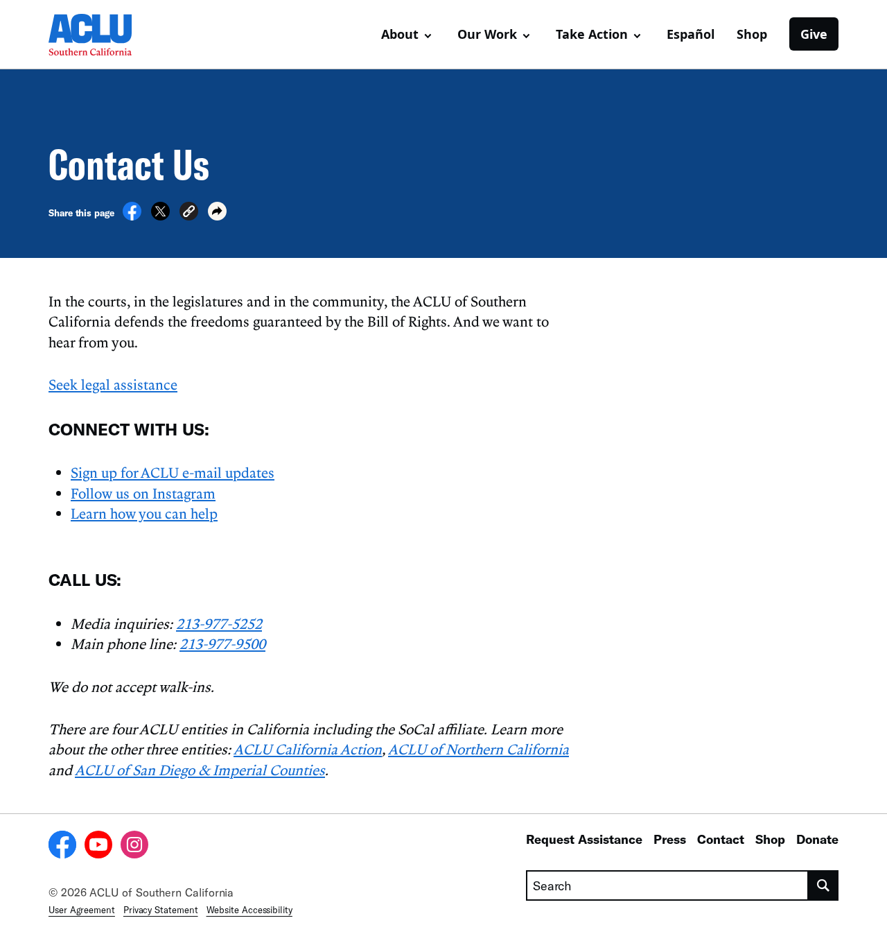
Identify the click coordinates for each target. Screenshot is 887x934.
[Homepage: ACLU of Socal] (97, 34)
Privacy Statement (160, 909)
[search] (823, 885)
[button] (188, 213)
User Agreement (82, 909)
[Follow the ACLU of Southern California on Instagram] (134, 847)
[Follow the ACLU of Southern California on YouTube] (98, 847)
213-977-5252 (219, 623)
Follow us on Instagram (143, 493)
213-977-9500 (222, 643)
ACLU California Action (308, 749)
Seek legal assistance (113, 384)
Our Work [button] (487, 34)
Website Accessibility (249, 909)
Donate (817, 839)
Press (669, 839)
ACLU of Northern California (478, 749)
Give (813, 34)
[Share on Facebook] (132, 216)
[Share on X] (160, 216)
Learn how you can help (144, 513)
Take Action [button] (592, 34)
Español (690, 34)
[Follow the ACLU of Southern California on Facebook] (62, 847)
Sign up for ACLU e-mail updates (172, 472)
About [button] (400, 34)
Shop (752, 34)
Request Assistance (584, 839)
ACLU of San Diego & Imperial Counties (200, 770)
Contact (720, 839)
